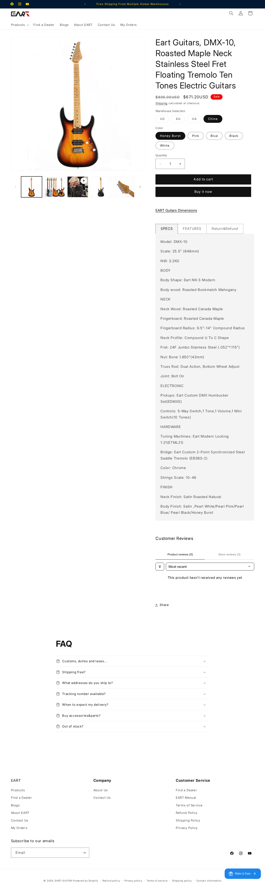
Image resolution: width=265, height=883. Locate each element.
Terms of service (157, 880)
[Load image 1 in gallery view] (31, 186)
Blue (214, 136)
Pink (195, 136)
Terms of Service (189, 805)
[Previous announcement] (85, 4)
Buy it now (203, 192)
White (165, 145)
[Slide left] (15, 186)
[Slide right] (140, 186)
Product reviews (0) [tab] (180, 554)
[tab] (166, 229)
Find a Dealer (21, 798)
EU (180, 120)
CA (196, 120)
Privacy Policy (187, 828)
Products (18, 790)
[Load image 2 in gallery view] (54, 186)
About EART (20, 813)
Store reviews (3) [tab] (229, 554)
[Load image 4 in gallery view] (123, 186)
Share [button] (164, 605)
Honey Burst (170, 136)
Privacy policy (133, 880)
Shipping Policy (188, 820)
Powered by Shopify (85, 880)
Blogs (15, 805)
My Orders (19, 828)
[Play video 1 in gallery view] (77, 186)
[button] (19, 24)
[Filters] (159, 567)
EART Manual (186, 798)
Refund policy (111, 880)
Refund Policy (186, 813)
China (213, 119)
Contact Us (19, 820)
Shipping (161, 103)
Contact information (209, 880)
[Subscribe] (84, 853)
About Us (100, 790)
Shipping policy (182, 880)
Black (233, 136)
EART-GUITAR (63, 880)
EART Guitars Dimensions (176, 210)
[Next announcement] (179, 4)
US (164, 120)
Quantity (161, 155)
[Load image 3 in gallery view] (100, 186)
